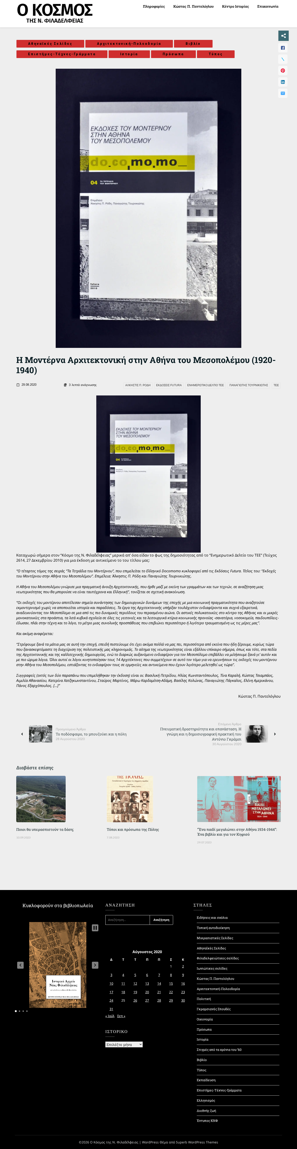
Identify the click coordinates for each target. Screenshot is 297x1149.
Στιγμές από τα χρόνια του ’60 (219, 1049)
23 (183, 992)
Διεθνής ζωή (206, 1110)
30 (183, 1000)
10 (111, 983)
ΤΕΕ (276, 385)
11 (123, 983)
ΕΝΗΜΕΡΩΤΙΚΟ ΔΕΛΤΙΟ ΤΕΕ (205, 385)
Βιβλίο (193, 43)
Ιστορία (129, 54)
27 (147, 1000)
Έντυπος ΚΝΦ (207, 1120)
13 (147, 983)
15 (171, 983)
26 (135, 1000)
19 (135, 992)
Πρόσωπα (173, 54)
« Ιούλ (109, 1016)
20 (147, 992)
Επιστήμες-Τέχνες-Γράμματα (62, 54)
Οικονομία (205, 1019)
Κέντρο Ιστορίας (235, 6)
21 (159, 992)
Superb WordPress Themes (197, 1142)
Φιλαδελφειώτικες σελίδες (218, 958)
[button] (20, 965)
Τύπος (216, 54)
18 (123, 992)
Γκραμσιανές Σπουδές (214, 1009)
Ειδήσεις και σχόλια (212, 917)
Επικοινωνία (267, 6)
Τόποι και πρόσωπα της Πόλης (133, 829)
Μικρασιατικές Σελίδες (215, 938)
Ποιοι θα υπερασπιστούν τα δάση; (45, 829)
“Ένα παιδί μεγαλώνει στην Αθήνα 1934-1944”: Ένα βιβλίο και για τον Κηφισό (237, 832)
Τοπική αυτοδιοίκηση (213, 928)
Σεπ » (121, 1016)
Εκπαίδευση (206, 1080)
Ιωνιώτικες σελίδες (212, 968)
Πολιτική (204, 999)
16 (183, 983)
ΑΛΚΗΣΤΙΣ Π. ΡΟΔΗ (138, 385)
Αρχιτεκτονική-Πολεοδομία (129, 43)
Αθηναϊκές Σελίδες (50, 43)
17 (111, 992)
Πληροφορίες (154, 6)
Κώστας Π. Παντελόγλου (193, 6)
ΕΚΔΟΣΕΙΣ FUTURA (169, 385)
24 (111, 1000)
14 (159, 983)
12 (135, 983)
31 (111, 1009)
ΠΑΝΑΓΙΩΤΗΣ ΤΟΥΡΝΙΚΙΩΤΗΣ (248, 385)
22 (171, 992)
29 (171, 1000)
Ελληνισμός (206, 1100)
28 (159, 1000)
